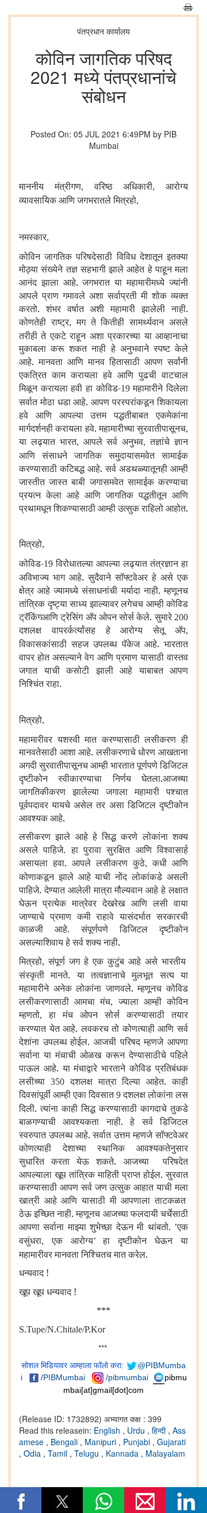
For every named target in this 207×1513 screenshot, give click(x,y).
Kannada (123, 1453)
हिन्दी (160, 1430)
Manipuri (101, 1441)
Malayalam (165, 1453)
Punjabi (137, 1441)
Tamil (59, 1453)
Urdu (137, 1430)
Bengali (65, 1441)
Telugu (87, 1453)
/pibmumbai (127, 1377)
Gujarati (171, 1441)
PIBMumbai (64, 1377)
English (108, 1430)
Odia (33, 1453)
